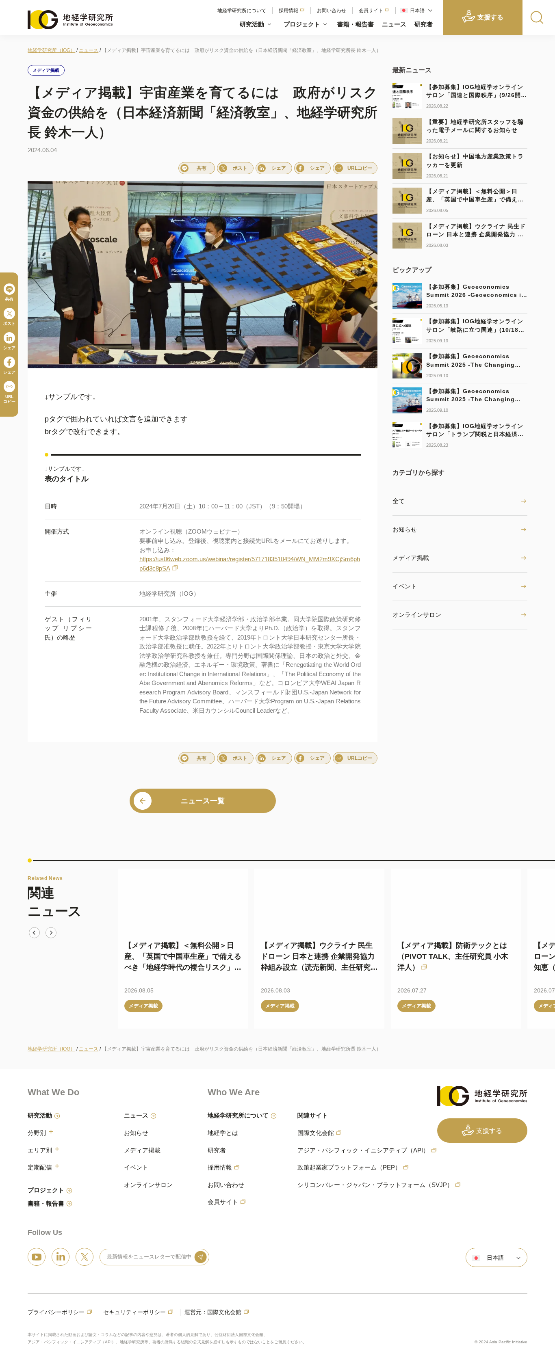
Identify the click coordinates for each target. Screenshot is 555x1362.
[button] (415, 10)
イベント (404, 586)
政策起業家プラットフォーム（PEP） (349, 1167)
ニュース (394, 24)
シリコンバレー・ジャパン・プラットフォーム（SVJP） (375, 1184)
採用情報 (288, 10)
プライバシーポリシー (56, 1312)
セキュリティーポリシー (134, 1312)
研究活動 (252, 24)
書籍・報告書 (355, 24)
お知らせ (404, 529)
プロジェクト (302, 24)
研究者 (423, 24)
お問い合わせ (331, 10)
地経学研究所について (241, 10)
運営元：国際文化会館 (212, 1312)
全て (398, 500)
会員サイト (371, 10)
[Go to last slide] (34, 932)
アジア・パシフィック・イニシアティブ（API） (363, 1150)
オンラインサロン (416, 614)
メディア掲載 (410, 557)
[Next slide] (51, 932)
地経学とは (223, 1132)
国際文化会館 (315, 1132)
